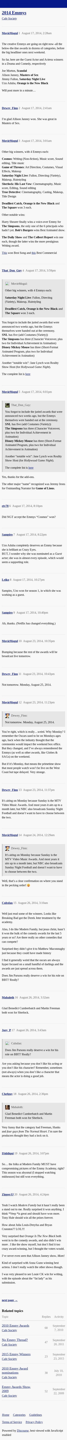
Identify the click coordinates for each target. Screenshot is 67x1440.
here (27, 374)
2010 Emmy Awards (15, 1325)
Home (5, 1414)
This (4, 252)
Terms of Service (12, 1422)
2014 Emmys (14, 12)
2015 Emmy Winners (16, 1354)
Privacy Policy (34, 1422)
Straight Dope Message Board (19, 3)
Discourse (23, 1430)
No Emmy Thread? (15, 1340)
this (34, 252)
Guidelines (35, 1414)
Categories (19, 1414)
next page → (10, 1300)
